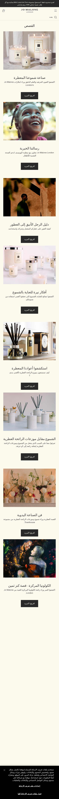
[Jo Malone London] (29, 10)
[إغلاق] (4, 770)
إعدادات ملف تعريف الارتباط (29, 786)
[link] (29, 66)
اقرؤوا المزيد (29, 95)
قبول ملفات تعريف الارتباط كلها (29, 794)
